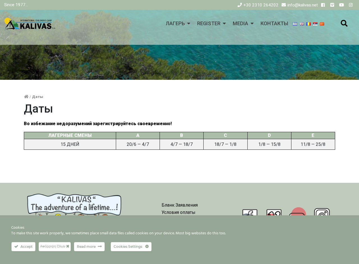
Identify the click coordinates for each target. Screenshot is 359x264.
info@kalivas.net (302, 5)
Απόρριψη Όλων (53, 246)
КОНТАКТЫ (274, 23)
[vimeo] (332, 5)
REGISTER (208, 23)
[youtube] (341, 5)
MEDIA (240, 23)
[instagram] (350, 5)
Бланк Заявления (180, 205)
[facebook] (323, 5)
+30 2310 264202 (261, 5)
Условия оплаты (178, 212)
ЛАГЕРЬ (175, 23)
